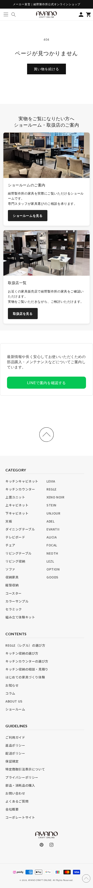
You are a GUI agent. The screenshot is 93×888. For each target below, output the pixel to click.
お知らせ (12, 685)
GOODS (52, 577)
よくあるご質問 (16, 801)
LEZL (50, 561)
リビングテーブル (18, 553)
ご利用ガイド (15, 737)
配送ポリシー (15, 753)
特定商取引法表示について (25, 769)
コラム (10, 693)
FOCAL (51, 545)
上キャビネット (16, 505)
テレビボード (15, 537)
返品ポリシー (15, 745)
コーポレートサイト (20, 817)
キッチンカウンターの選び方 (26, 661)
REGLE (51, 489)
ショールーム (15, 709)
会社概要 (12, 809)
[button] (5, 14)
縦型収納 (12, 585)
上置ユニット (15, 497)
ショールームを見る (27, 215)
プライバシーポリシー (21, 777)
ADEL (50, 521)
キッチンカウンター (20, 489)
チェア (10, 545)
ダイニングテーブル (20, 529)
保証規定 (12, 761)
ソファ (10, 569)
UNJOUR (53, 513)
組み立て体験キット (20, 617)
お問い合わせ (15, 793)
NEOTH (52, 553)
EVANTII (52, 529)
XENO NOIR (55, 497)
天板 (8, 521)
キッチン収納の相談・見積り (26, 669)
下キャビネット (16, 513)
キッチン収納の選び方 (21, 653)
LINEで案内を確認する (46, 382)
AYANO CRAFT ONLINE (40, 880)
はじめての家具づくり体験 (25, 677)
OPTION (53, 569)
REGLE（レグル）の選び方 (25, 645)
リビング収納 (15, 561)
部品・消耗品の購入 (20, 785)
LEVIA (50, 481)
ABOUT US (14, 701)
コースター (13, 593)
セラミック (13, 609)
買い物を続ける (46, 68)
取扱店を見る (23, 313)
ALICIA (51, 537)
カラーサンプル (16, 601)
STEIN (51, 505)
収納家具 (12, 577)
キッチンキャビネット (21, 481)
